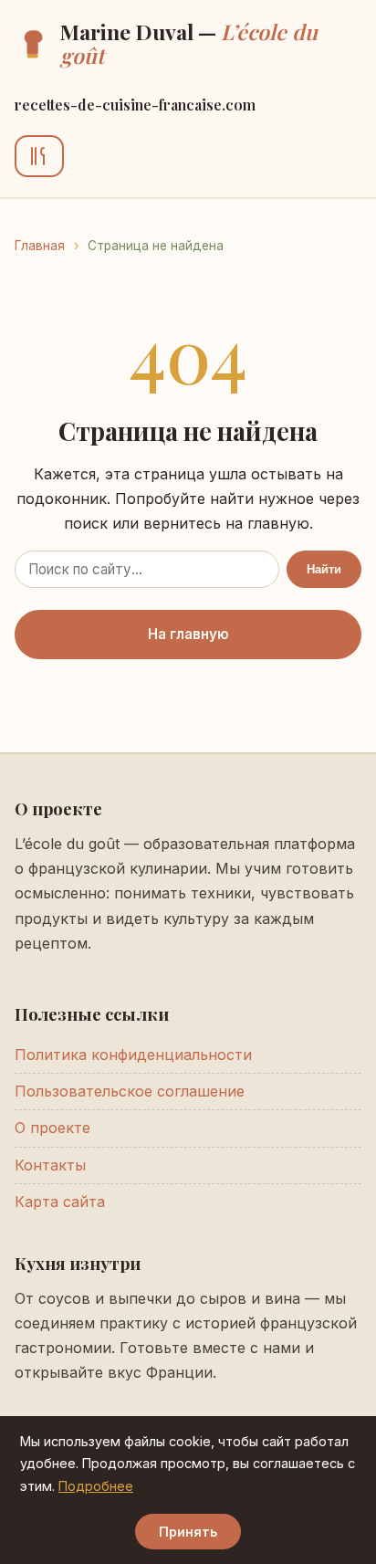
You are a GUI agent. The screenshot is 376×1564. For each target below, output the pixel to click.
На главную (188, 634)
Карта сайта (60, 1201)
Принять (188, 1531)
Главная (40, 245)
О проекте (52, 1127)
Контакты (50, 1165)
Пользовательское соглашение (130, 1091)
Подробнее (95, 1486)
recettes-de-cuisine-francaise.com (135, 104)
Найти (324, 569)
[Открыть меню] (39, 156)
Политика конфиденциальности (133, 1054)
